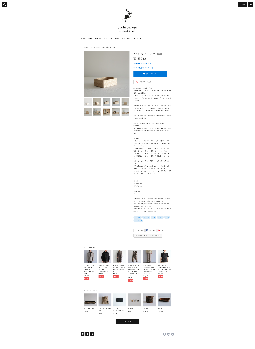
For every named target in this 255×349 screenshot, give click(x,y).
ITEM (116, 39)
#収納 (167, 217)
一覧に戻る (127, 321)
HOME (83, 39)
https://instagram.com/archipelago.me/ (168, 334)
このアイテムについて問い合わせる (149, 235)
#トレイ (160, 217)
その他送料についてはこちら (145, 68)
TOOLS (98, 47)
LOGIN (242, 4)
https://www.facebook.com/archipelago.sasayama (164, 334)
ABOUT (98, 39)
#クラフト (146, 217)
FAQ (139, 39)
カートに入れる (152, 74)
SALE (123, 39)
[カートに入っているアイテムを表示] (250, 4)
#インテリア (138, 220)
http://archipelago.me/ (172, 334)
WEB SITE (131, 39)
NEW (91, 47)
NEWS (90, 39)
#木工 (153, 217)
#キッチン (137, 217)
